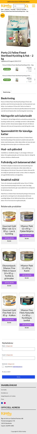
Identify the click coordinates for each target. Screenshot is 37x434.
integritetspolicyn (17, 366)
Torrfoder (13, 9)
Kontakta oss (4, 393)
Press (2, 399)
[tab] (34, 6)
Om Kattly (4, 389)
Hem (2, 9)
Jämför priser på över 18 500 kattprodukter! (18, 1)
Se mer (9, 241)
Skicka (18, 377)
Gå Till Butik (9, 238)
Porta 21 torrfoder (21, 9)
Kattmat (7, 9)
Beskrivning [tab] (6, 92)
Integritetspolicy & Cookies (8, 396)
